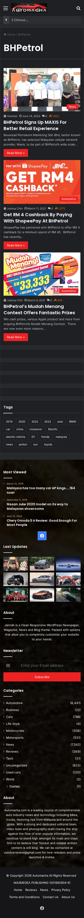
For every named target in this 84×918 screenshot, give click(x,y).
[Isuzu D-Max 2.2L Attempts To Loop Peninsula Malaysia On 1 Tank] (68, 579)
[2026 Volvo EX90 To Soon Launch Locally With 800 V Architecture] (42, 579)
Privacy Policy (60, 890)
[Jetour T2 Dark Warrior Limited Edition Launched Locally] (15, 579)
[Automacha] (29, 8)
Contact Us (50, 897)
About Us (68, 897)
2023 (47, 421)
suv (35, 444)
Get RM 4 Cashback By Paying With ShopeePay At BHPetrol (38, 217)
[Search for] (78, 10)
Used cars (13, 772)
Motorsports (15, 737)
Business (12, 710)
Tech (9, 758)
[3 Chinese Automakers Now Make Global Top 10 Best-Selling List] (68, 564)
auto (60, 421)
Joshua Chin (15, 208)
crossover (36, 429)
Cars (9, 717)
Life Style (13, 724)
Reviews (12, 751)
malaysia (61, 436)
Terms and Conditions (24, 897)
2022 (35, 421)
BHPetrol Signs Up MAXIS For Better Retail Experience (35, 125)
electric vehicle (15, 436)
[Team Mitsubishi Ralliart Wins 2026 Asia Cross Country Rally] (15, 595)
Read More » (16, 153)
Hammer (12, 116)
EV (33, 436)
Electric (53, 429)
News (10, 744)
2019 (9, 421)
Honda (45, 436)
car (8, 429)
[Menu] (5, 10)
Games (14, 786)
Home (10, 34)
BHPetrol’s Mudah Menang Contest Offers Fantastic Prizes (39, 309)
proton (23, 444)
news (9, 444)
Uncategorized (16, 765)
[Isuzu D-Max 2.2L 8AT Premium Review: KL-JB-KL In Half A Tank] (42, 564)
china (19, 429)
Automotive (14, 703)
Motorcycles (15, 730)
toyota (48, 444)
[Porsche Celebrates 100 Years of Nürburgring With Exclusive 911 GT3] (68, 595)
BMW (72, 421)
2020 (22, 421)
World (10, 779)
